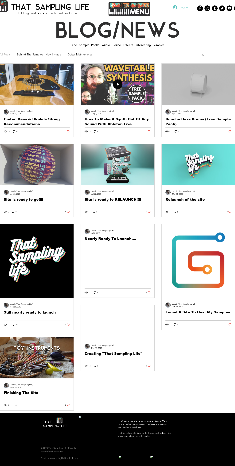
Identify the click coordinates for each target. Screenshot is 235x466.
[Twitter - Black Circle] (222, 8)
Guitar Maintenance (80, 54)
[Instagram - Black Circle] (207, 8)
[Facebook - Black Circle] (200, 8)
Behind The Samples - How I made (39, 54)
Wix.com (58, 451)
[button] (129, 8)
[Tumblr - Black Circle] (215, 8)
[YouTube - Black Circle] (229, 8)
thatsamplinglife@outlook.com (63, 458)
